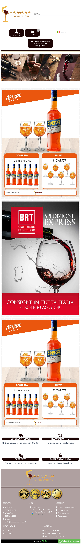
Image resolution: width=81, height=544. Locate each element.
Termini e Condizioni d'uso (54, 536)
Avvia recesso (63, 516)
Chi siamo (8, 530)
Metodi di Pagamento (53, 533)
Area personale (63, 513)
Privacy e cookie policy (66, 507)
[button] (74, 78)
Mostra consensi (64, 510)
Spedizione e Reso (52, 530)
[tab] (69, 78)
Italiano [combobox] (63, 32)
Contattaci (9, 533)
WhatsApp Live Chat (70, 541)
